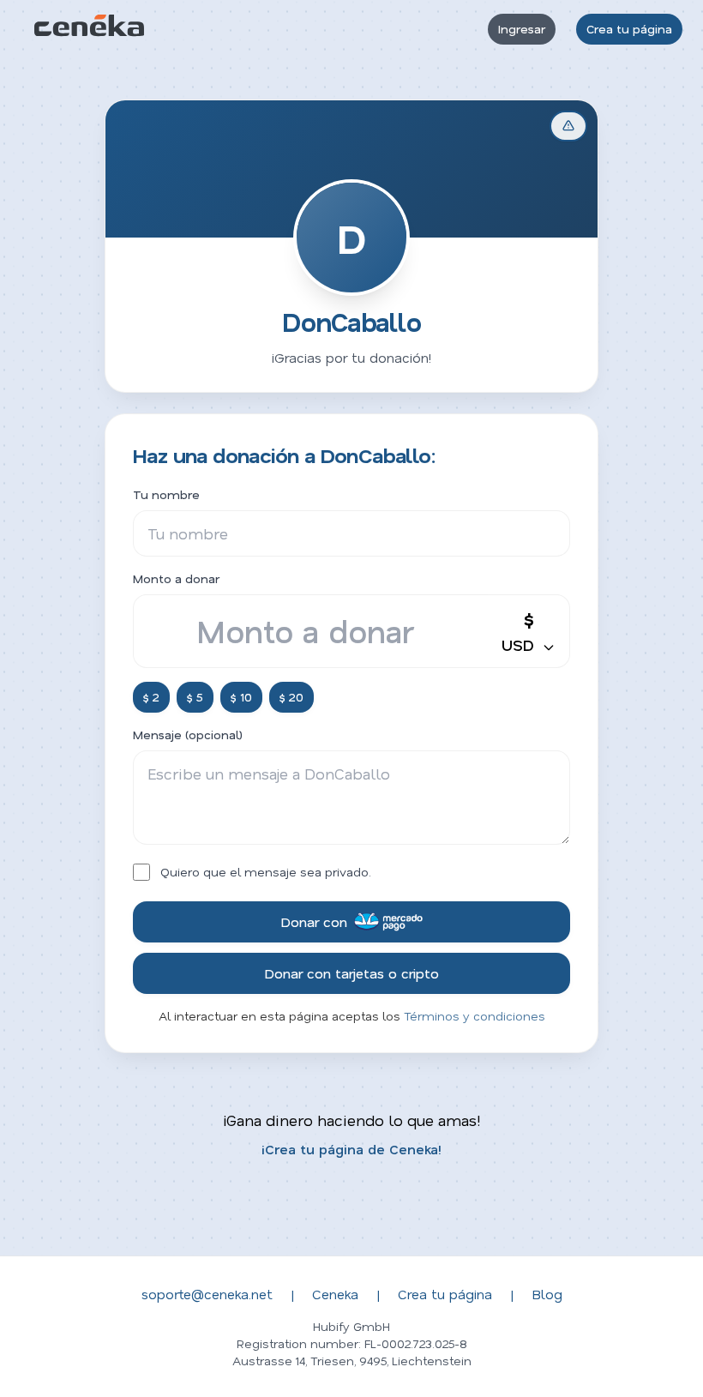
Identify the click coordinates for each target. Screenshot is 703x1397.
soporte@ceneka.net (207, 1294)
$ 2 (151, 697)
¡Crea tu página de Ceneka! (351, 1149)
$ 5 (195, 697)
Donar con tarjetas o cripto (351, 973)
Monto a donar (176, 578)
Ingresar (521, 29)
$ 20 (291, 697)
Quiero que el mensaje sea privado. (265, 872)
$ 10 (241, 697)
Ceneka (335, 1294)
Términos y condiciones (474, 1016)
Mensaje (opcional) (188, 734)
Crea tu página (629, 29)
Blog (547, 1294)
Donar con (313, 921)
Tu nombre (166, 494)
